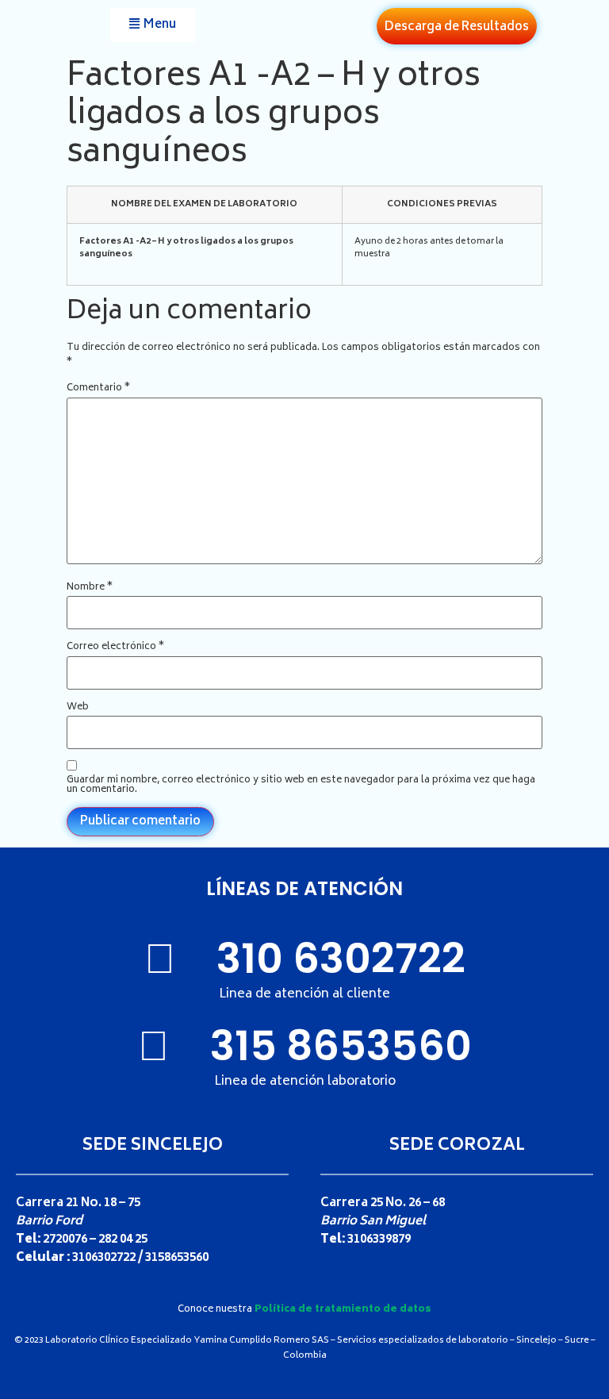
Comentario (98, 389)
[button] (152, 25)
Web (78, 708)
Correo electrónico (115, 647)
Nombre (90, 588)
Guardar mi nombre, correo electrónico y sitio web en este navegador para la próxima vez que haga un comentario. (301, 785)
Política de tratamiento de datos (343, 1309)
